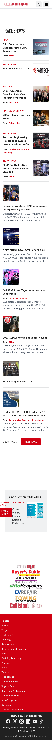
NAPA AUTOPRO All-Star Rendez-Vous (24, 250)
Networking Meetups (13, 111)
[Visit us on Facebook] (8, 721)
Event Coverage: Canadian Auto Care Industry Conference (14, 94)
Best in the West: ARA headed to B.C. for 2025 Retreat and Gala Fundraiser (24, 413)
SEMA (12, 55)
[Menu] (46, 4)
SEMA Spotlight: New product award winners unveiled (16, 168)
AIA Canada (15, 102)
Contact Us (43, 727)
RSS (33, 731)
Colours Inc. (15, 123)
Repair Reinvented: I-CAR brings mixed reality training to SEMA (25, 207)
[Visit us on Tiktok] (41, 721)
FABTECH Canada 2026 (16, 68)
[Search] (39, 4)
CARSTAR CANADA (18, 298)
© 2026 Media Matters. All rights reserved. (26, 736)
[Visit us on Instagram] (21, 721)
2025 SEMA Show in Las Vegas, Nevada (25, 337)
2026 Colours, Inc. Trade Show (17, 116)
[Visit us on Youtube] (35, 721)
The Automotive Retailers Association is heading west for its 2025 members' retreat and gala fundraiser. (25, 427)
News (5, 40)
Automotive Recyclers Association (26, 420)
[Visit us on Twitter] (15, 721)
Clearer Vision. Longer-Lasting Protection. (18, 516)
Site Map (24, 731)
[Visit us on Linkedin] (28, 721)
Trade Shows (9, 64)
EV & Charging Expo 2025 (17, 381)
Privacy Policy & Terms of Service (19, 727)
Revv (11, 176)
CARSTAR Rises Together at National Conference (24, 292)
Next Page (30, 441)
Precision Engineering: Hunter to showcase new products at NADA (16, 141)
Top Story (8, 87)
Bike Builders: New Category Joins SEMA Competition (14, 47)
